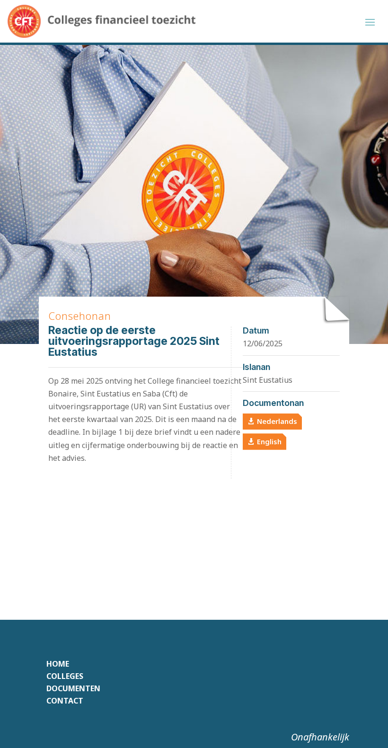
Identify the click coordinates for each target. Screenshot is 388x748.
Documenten (73, 688)
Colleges (64, 676)
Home (57, 664)
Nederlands (277, 421)
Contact (64, 700)
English (269, 441)
